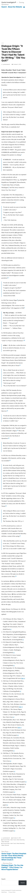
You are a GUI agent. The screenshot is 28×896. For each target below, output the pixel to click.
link (22, 678)
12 (7, 410)
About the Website (15, 7)
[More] (24, 7)
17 (20, 535)
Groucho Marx (6, 839)
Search (4, 7)
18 (15, 576)
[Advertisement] (14, 24)
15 (10, 460)
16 (6, 505)
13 (17, 430)
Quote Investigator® (8, 2)
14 (8, 438)
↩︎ (10, 629)
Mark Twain (13, 839)
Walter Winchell (5, 841)
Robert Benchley (20, 839)
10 (24, 340)
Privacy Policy (12, 892)
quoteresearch (6, 64)
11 (20, 365)
